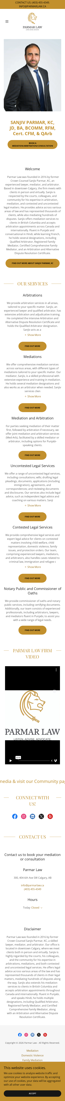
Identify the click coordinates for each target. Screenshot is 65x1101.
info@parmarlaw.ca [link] (32, 885)
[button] (8, 21)
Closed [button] (35, 907)
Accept (32, 1093)
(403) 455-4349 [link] (32, 889)
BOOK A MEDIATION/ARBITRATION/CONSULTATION (32, 144)
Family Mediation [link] (32, 1060)
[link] (32, 21)
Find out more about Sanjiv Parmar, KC (32, 263)
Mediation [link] (32, 1050)
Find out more (32, 346)
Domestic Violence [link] (32, 1055)
